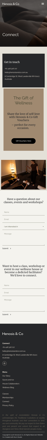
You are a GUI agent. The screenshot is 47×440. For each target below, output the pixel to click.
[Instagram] (4, 363)
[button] (43, 4)
